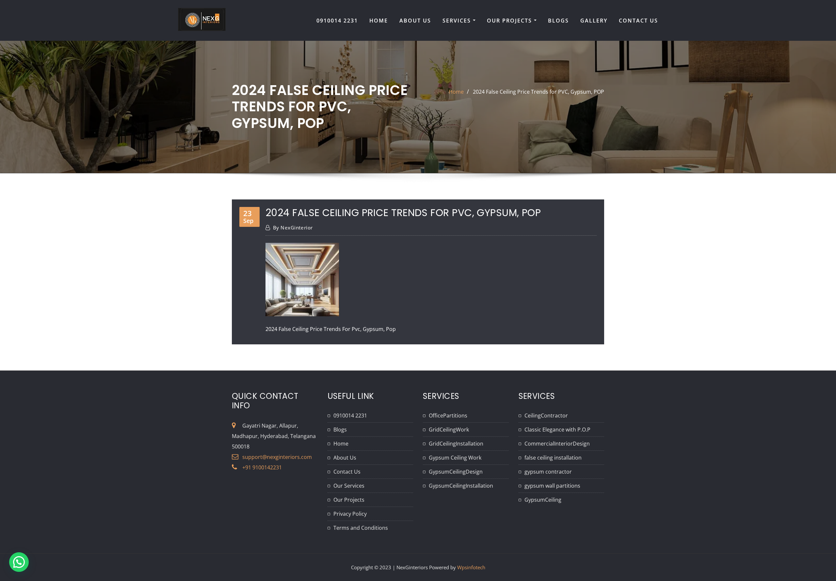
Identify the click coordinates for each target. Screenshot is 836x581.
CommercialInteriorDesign (557, 443)
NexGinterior (293, 227)
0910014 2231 (337, 20)
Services (457, 20)
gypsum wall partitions (552, 485)
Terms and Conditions (360, 527)
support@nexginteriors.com (277, 457)
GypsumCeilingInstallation (461, 485)
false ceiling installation (553, 457)
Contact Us (347, 471)
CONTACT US (638, 20)
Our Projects (510, 20)
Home (456, 91)
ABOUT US (415, 20)
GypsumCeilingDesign (456, 471)
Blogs (340, 429)
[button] (19, 562)
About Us (344, 457)
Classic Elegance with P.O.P (557, 429)
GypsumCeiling (542, 499)
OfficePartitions (448, 415)
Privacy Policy (350, 513)
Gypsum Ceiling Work (455, 457)
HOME (378, 20)
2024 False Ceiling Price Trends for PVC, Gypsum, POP (538, 91)
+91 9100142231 (262, 467)
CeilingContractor (546, 415)
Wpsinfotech (471, 567)
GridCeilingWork (449, 429)
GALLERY (593, 20)
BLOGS (558, 20)
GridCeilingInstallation (456, 443)
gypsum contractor (548, 471)
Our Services (348, 485)
